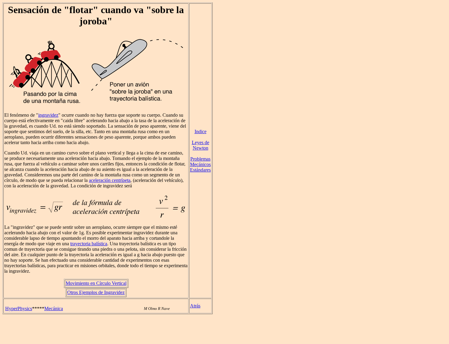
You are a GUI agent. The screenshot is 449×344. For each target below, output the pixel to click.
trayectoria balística (88, 243)
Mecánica (53, 308)
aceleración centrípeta (109, 180)
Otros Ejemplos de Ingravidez (96, 292)
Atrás (195, 305)
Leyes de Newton (200, 145)
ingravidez (48, 115)
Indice (200, 131)
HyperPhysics (18, 308)
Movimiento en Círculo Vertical (96, 283)
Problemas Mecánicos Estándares (200, 164)
